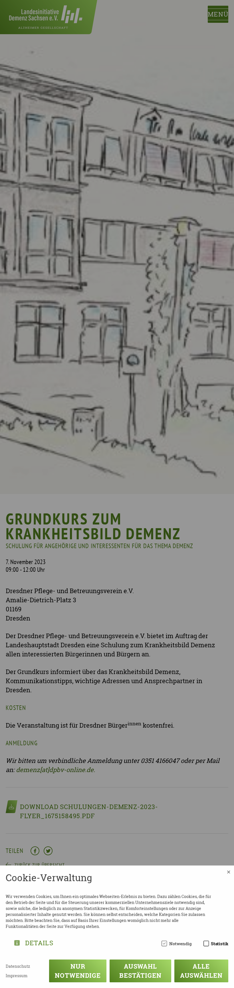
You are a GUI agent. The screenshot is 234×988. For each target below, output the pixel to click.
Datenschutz (18, 966)
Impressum (16, 975)
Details (39, 942)
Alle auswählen (201, 970)
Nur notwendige (78, 970)
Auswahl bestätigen (140, 970)
